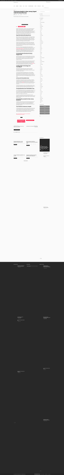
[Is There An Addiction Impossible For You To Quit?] (19, 147)
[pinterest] (60, 0)
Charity (41, 32)
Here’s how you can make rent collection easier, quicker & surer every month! (19, 126)
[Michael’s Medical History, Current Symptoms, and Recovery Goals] (19, 137)
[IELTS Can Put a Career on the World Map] (41, 181)
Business (41, 27)
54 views (16, 14)
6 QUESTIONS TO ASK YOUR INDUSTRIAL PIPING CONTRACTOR (46, 419)
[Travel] (45, 111)
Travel (40, 94)
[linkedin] (48, 8)
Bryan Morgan (21, 14)
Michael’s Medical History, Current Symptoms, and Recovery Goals (18, 142)
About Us (9, 0)
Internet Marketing (42, 61)
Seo (40, 82)
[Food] (45, 113)
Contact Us (15, 0)
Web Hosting (41, 98)
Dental (41, 39)
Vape (40, 95)
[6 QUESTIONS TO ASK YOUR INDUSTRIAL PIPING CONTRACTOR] (41, 444)
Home (6, 0)
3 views (47, 149)
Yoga (40, 102)
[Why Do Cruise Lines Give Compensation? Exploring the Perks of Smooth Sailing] (41, 342)
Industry (41, 60)
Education (41, 40)
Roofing (41, 81)
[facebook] (58, 0)
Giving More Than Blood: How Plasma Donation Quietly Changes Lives (31, 155)
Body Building (41, 26)
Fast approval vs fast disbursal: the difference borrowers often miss (44, 147)
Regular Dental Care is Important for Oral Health (46, 207)
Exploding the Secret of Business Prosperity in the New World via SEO (32, 126)
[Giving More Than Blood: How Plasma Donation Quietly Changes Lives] (32, 147)
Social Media (41, 86)
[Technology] (45, 107)
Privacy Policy (12, 0)
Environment (41, 43)
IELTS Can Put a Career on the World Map (46, 156)
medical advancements (18, 114)
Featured (41, 48)
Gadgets (41, 52)
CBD (40, 31)
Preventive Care (22, 114)
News (40, 73)
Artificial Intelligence (42, 22)
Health (18, 14)
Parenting (41, 74)
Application (41, 19)
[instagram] (61, 0)
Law (40, 65)
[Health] (45, 109)
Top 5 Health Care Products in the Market (46, 368)
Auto (40, 23)
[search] (62, 0)
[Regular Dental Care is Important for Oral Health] (41, 232)
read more (15, 144)
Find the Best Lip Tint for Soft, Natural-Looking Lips (46, 153)
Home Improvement (42, 57)
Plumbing (41, 78)
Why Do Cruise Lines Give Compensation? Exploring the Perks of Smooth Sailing (46, 317)
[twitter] (59, 0)
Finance (41, 145)
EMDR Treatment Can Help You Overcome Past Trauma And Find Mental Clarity (32, 142)
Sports (41, 90)
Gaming (41, 53)
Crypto (41, 36)
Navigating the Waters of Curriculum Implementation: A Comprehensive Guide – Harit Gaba (46, 266)
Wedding (41, 99)
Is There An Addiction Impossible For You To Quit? (19, 155)
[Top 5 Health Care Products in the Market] (41, 393)
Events (41, 44)
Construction (41, 35)
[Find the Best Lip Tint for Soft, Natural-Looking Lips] (41, 154)
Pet (40, 77)
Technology (41, 91)
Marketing (41, 69)
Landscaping (41, 64)
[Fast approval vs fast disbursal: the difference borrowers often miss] (15, 290)
